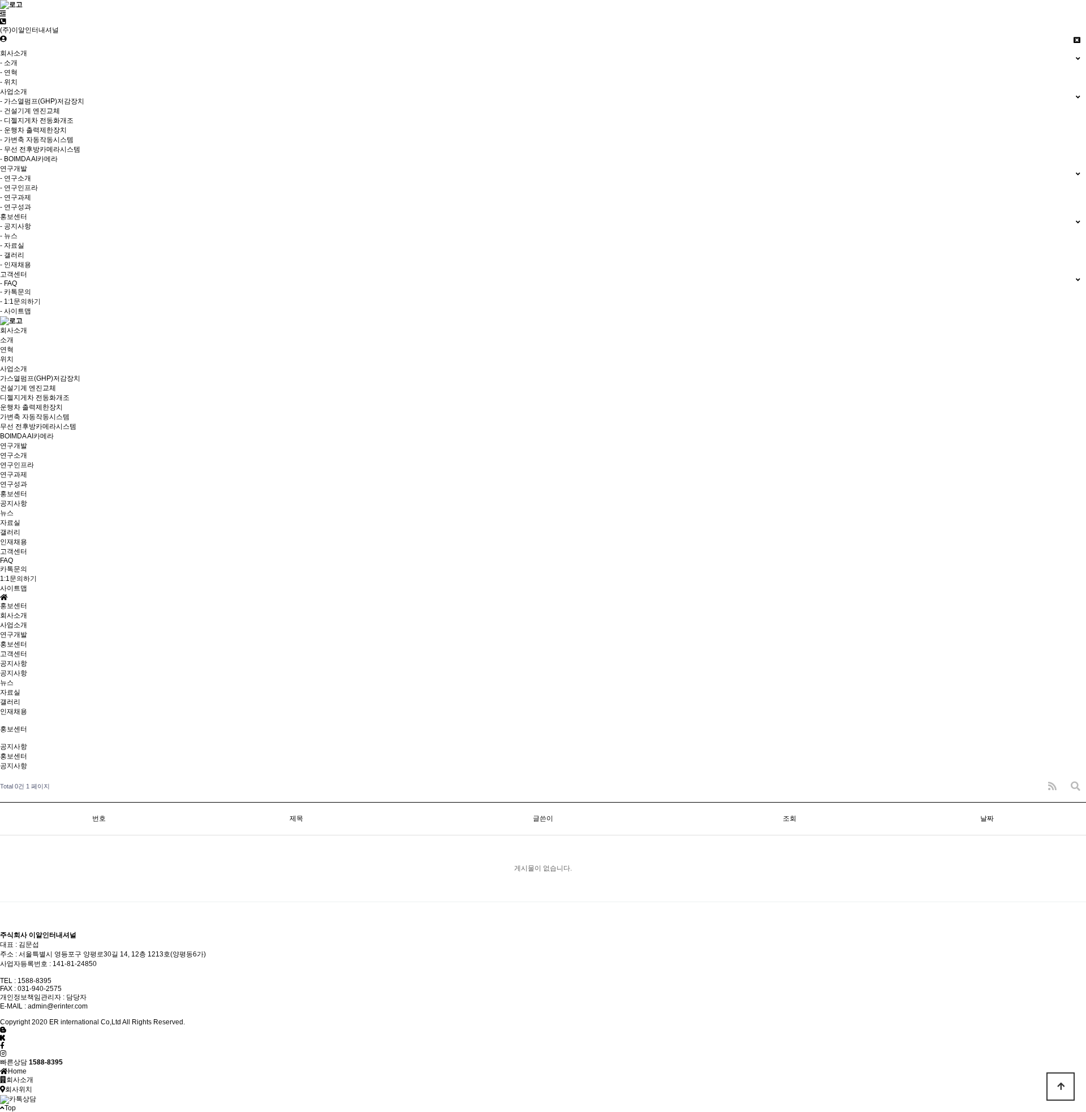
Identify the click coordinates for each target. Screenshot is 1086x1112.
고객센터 (13, 654)
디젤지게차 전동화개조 (35, 398)
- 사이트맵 (15, 311)
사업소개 (13, 625)
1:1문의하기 (18, 579)
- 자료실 (12, 245)
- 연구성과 (15, 207)
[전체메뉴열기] (3, 14)
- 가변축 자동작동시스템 (37, 140)
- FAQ (8, 283)
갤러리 (10, 532)
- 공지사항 (15, 226)
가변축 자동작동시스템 (35, 417)
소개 (7, 340)
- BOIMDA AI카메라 (29, 159)
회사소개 (13, 615)
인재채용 (13, 542)
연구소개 (13, 455)
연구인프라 (17, 465)
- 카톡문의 (15, 292)
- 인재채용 (15, 265)
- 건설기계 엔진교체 (30, 111)
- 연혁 (9, 72)
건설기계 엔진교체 (28, 388)
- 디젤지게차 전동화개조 (37, 120)
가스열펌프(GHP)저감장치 (40, 378)
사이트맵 (13, 588)
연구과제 (13, 475)
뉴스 (7, 513)
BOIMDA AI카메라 (27, 436)
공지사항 (13, 503)
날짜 (987, 818)
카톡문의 (13, 569)
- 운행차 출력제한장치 (33, 130)
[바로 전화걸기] (3, 21)
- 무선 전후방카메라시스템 (40, 149)
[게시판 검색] (1075, 786)
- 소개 (9, 63)
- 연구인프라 (19, 188)
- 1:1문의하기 (20, 301)
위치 (7, 359)
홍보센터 (13, 644)
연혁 (7, 350)
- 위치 (9, 82)
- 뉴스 (9, 236)
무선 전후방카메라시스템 (38, 426)
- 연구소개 (15, 178)
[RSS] (1052, 786)
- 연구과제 (15, 197)
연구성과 (13, 484)
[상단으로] (1060, 1086)
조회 (789, 818)
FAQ (6, 560)
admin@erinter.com (58, 1006)
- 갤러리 (12, 255)
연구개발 (13, 635)
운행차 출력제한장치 (31, 407)
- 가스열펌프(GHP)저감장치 (42, 101)
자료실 (10, 523)
